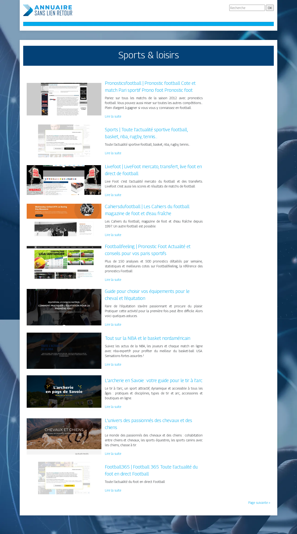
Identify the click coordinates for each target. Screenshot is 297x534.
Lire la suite (113, 116)
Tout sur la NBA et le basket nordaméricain (147, 338)
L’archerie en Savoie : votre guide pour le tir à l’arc (153, 380)
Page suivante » (259, 503)
